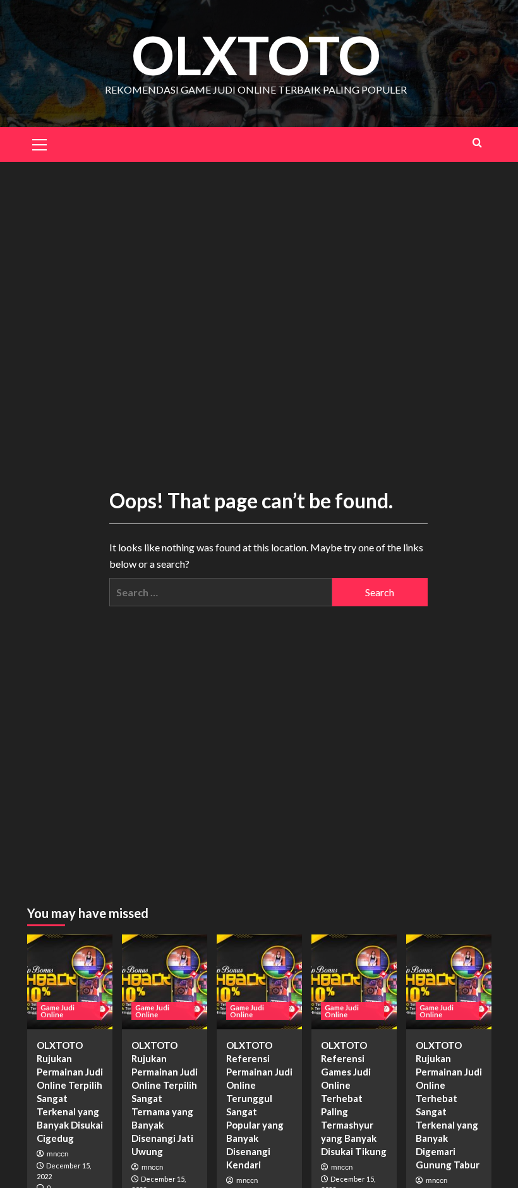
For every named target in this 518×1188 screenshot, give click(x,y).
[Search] (477, 143)
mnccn (57, 1153)
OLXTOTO (256, 55)
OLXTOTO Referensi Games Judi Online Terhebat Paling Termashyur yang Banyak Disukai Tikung (354, 1098)
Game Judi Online (57, 1011)
